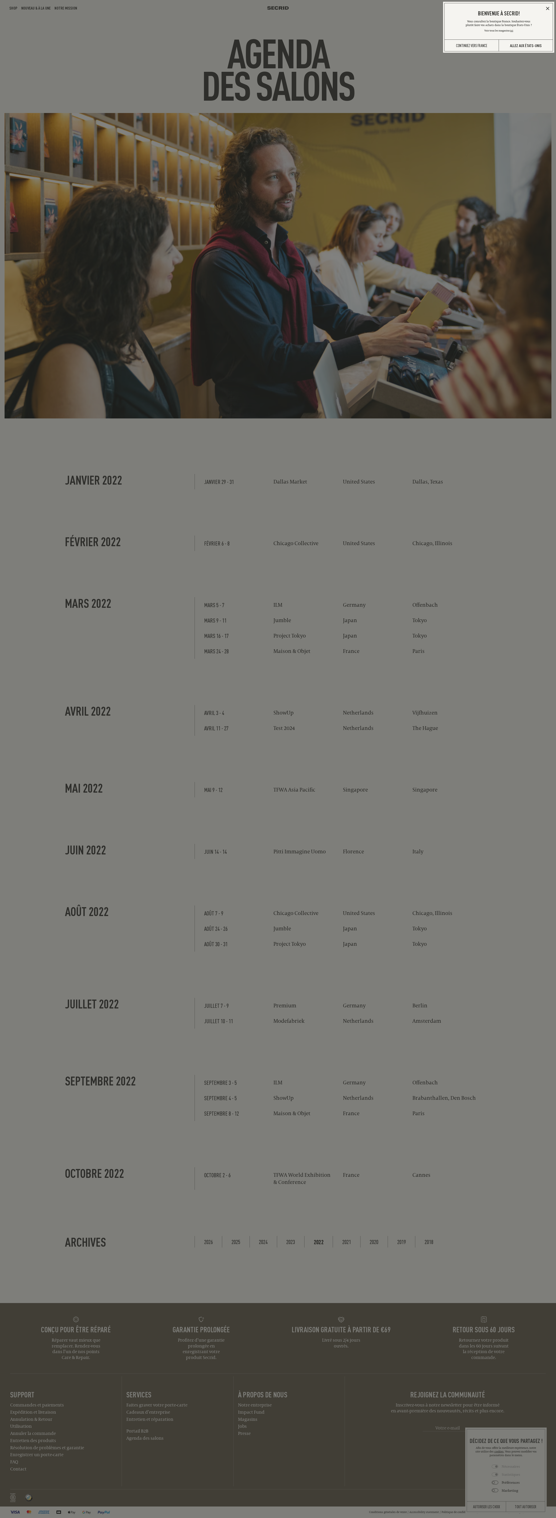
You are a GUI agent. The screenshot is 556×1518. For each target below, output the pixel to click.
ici (511, 30)
